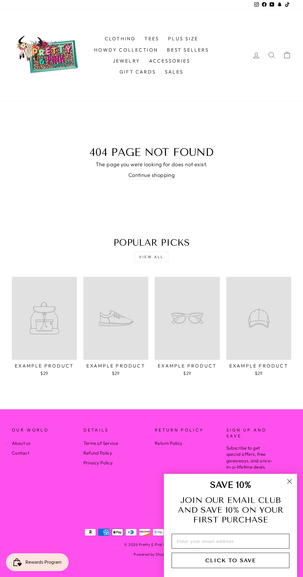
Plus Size (183, 38)
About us (21, 443)
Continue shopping (151, 175)
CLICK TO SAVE (230, 560)
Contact (20, 453)
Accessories (169, 61)
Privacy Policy (98, 463)
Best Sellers (188, 50)
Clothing (120, 38)
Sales (174, 72)
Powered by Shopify (151, 554)
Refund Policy (97, 453)
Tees (151, 38)
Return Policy (169, 443)
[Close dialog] (289, 481)
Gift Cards (138, 72)
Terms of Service (100, 443)
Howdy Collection (126, 50)
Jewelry (126, 61)
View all (151, 257)
